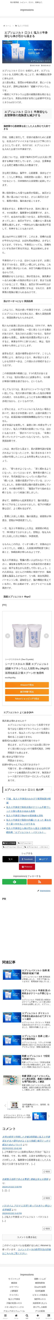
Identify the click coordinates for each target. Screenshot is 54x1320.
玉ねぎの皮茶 (40, 1287)
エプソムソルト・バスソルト (37, 847)
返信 (48, 1171)
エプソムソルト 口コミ (13, 847)
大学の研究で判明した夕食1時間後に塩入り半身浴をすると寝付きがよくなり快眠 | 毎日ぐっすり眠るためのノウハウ (26, 1141)
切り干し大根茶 (40, 1307)
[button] (48, 719)
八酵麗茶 (14, 1291)
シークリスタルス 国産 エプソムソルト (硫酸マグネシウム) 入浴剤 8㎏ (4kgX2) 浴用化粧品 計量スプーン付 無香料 (27, 668)
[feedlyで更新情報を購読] (14, 882)
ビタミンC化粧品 (40, 1295)
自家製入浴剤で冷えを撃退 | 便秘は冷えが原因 (25, 1179)
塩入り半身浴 (10, 843)
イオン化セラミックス (14, 1307)
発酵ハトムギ (40, 1279)
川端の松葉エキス (14, 1303)
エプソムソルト (26, 843)
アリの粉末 (40, 1311)
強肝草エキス (40, 1299)
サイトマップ (14, 1279)
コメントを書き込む (27, 1237)
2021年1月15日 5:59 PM (12, 1187)
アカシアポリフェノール (14, 1311)
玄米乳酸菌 (40, 1291)
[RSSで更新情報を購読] (39, 882)
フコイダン (14, 1295)
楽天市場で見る (27, 692)
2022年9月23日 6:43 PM (12, 1213)
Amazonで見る (27, 685)
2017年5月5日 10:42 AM (12, 1148)
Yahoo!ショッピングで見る (27, 699)
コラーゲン (14, 1287)
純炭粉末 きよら (40, 1303)
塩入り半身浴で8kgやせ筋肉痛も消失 (24, 815)
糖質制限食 (40, 1283)
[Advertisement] (27, 928)
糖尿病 (14, 1283)
